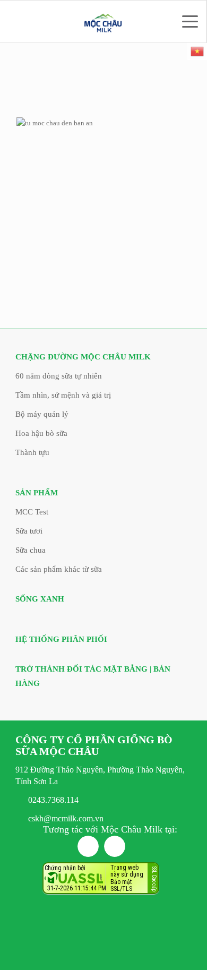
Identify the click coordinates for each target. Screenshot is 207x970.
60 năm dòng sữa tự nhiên (58, 376)
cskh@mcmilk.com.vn (66, 818)
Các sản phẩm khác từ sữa (58, 569)
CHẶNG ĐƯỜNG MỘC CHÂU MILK (83, 357)
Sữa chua (30, 550)
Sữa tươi (28, 531)
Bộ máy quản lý (41, 414)
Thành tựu (32, 452)
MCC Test (31, 512)
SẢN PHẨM (36, 492)
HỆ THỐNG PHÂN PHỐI (61, 639)
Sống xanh (39, 599)
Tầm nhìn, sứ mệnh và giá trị (63, 395)
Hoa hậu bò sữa (41, 433)
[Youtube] (114, 846)
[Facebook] (88, 846)
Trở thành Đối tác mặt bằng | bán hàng (92, 676)
